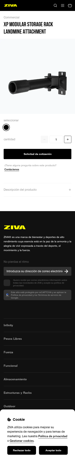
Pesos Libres (13, 338)
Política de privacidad (52, 436)
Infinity (8, 325)
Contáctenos (11, 169)
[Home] (11, 5)
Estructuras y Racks (18, 392)
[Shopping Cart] (70, 5)
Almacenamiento (15, 379)
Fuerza (8, 352)
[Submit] (66, 271)
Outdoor (9, 406)
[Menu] (62, 5)
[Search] (55, 5)
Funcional (10, 365)
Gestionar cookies (22, 440)
